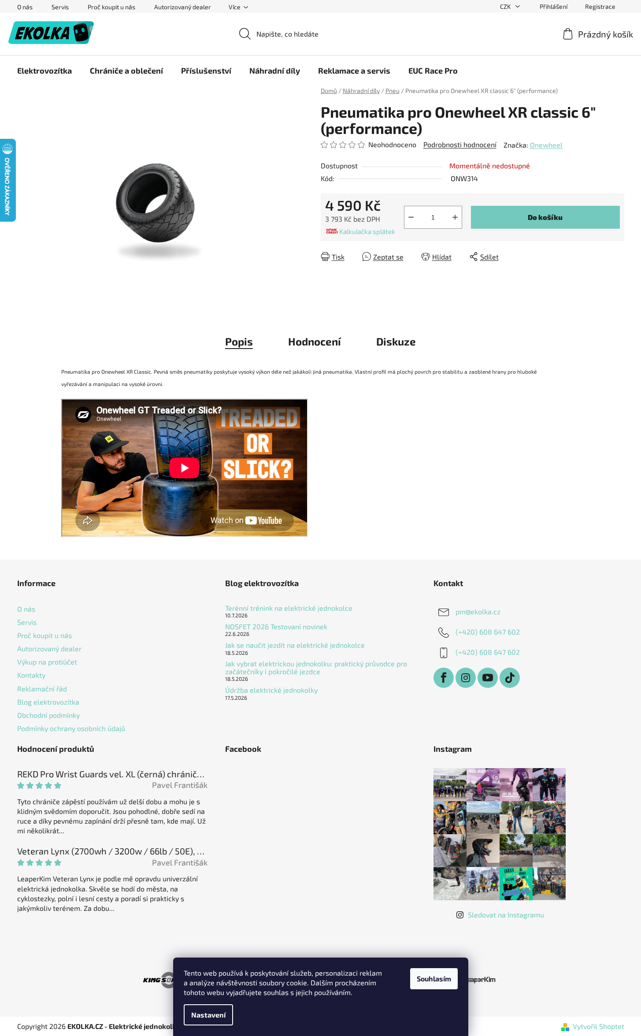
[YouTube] (488, 678)
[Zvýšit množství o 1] (455, 217)
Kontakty (31, 675)
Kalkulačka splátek (367, 231)
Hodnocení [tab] (314, 341)
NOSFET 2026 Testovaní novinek (276, 627)
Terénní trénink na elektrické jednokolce (288, 608)
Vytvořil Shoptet (598, 1026)
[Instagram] (466, 678)
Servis (60, 7)
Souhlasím (434, 978)
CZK (506, 6)
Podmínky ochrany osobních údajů (71, 728)
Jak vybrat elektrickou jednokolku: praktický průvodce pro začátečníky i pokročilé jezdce (316, 667)
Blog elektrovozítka (48, 702)
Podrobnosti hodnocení (459, 144)
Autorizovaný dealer (182, 7)
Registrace (600, 6)
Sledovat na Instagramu (506, 914)
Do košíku (545, 217)
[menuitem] (44, 70)
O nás (25, 7)
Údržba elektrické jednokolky (271, 690)
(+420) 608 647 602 (488, 632)
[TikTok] (510, 678)
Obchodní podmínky (48, 715)
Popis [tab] (239, 341)
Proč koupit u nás (111, 7)
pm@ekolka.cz (478, 611)
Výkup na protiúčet (47, 661)
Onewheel (546, 145)
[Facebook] (444, 678)
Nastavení (208, 1014)
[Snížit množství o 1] (411, 217)
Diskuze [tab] (396, 341)
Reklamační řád (42, 688)
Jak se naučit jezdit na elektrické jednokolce (295, 645)
